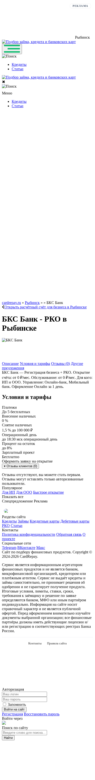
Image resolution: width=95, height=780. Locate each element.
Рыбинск (32, 303)
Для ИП (8, 492)
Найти (8, 738)
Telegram (9, 548)
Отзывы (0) (60, 363)
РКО (6, 526)
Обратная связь (69, 534)
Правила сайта (57, 643)
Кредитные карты (44, 521)
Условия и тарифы (35, 363)
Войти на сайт (14, 709)
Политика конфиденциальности (28, 534)
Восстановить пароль (41, 714)
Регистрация (12, 714)
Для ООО (24, 492)
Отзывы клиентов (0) (20, 466)
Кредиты (19, 64)
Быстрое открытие (48, 492)
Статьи (17, 69)
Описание (10, 363)
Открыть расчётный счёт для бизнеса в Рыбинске (45, 307)
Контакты (35, 643)
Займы (23, 521)
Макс (40, 548)
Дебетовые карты (74, 521)
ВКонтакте (26, 548)
